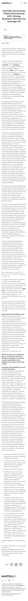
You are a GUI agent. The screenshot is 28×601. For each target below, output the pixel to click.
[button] (21, 3)
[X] (16, 564)
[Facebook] (12, 564)
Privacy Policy (10, 595)
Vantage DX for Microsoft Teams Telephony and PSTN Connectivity (13, 274)
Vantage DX (18, 79)
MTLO (7, 67)
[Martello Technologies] (7, 3)
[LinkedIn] (21, 564)
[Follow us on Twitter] (13, 580)
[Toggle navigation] (25, 3)
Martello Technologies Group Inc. (12, 63)
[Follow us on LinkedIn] (2, 580)
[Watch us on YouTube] (9, 580)
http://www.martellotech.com (12, 351)
